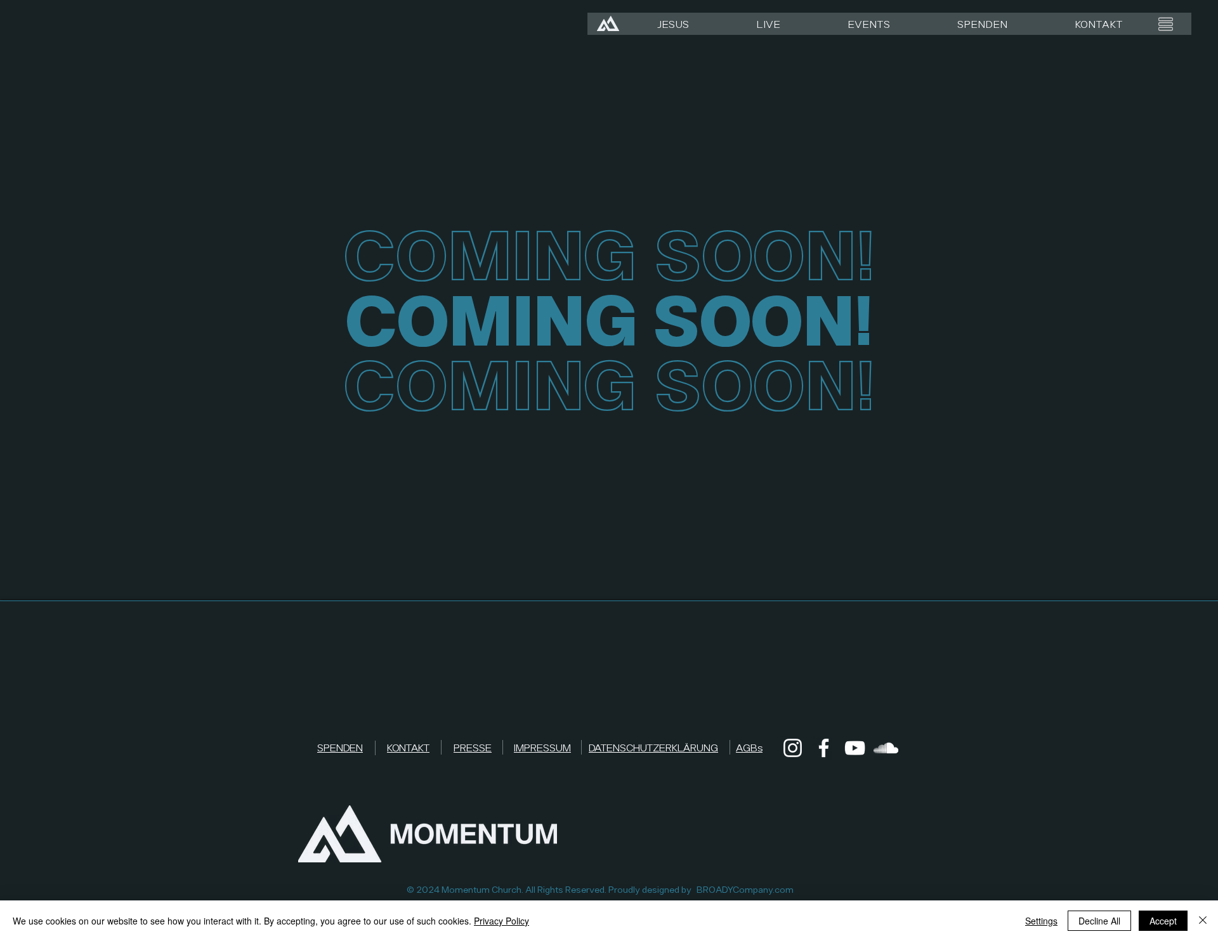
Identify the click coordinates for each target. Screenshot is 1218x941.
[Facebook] (823, 748)
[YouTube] (854, 748)
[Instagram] (792, 748)
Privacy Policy (501, 920)
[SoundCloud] (886, 748)
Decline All (1099, 920)
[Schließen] (1202, 921)
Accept (1163, 920)
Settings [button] (1041, 920)
